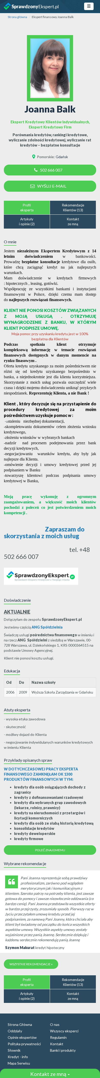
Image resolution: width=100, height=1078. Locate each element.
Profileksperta (27, 207)
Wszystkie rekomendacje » (31, 964)
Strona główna (17, 17)
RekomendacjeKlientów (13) (73, 207)
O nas (54, 1024)
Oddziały (15, 1031)
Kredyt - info (18, 1057)
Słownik (14, 1050)
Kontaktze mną (73, 221)
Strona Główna (20, 1024)
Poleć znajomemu (50, 850)
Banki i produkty (63, 1050)
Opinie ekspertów (22, 1037)
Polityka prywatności (24, 1044)
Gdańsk (62, 157)
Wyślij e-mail (51, 185)
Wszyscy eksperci (64, 1031)
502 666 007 (51, 169)
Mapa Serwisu (19, 1063)
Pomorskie (45, 157)
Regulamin (58, 1037)
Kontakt (56, 1044)
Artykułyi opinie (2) (27, 221)
